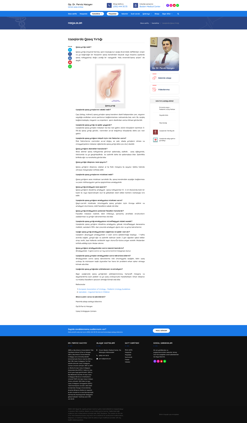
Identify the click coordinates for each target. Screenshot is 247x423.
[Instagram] (171, 5)
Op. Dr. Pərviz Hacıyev (80, 4)
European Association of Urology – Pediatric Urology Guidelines (104, 289)
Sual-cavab (128, 357)
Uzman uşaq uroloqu (75, 7)
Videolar (127, 362)
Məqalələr (128, 355)
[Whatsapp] (177, 5)
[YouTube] (174, 5)
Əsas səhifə (128, 350)
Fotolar (127, 359)
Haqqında (128, 352)
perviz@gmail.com (105, 359)
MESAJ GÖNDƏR (161, 331)
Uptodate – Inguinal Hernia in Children (94, 292)
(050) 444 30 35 (104, 355)
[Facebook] (167, 5)
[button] (70, 50)
